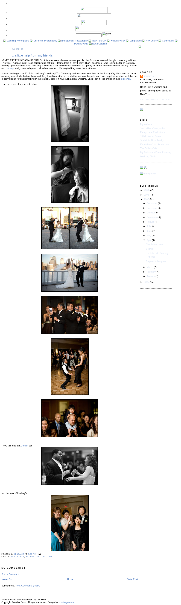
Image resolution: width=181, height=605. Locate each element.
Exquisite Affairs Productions (155, 144)
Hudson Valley (117, 40)
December (152, 203)
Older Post (132, 579)
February (151, 271)
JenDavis (149, 76)
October (151, 212)
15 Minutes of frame (150, 136)
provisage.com (66, 602)
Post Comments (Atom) (28, 585)
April (149, 240)
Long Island (135, 40)
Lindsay (10, 68)
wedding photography (39, 557)
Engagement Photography (74, 40)
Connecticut (167, 40)
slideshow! (126, 79)
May (149, 235)
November (152, 208)
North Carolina (99, 43)
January (151, 276)
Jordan (24, 445)
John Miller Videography (152, 128)
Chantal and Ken (154, 244)
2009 (147, 190)
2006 (147, 282)
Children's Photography (45, 40)
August (151, 221)
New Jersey (151, 40)
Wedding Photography (17, 40)
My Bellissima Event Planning (155, 152)
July (149, 226)
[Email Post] (39, 554)
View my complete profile (155, 99)
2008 (147, 194)
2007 (147, 199)
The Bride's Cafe (148, 148)
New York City (99, 40)
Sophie (149, 249)
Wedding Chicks (148, 156)
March (150, 267)
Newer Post (7, 579)
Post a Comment (10, 574)
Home (70, 579)
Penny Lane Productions (152, 132)
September (153, 217)
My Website (146, 124)
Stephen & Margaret (156, 261)
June (149, 231)
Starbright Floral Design (152, 140)
